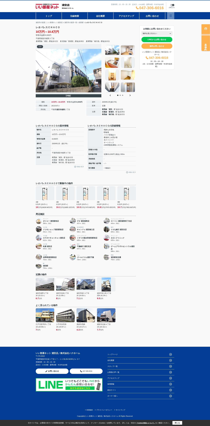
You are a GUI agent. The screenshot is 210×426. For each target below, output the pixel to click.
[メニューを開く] (170, 15)
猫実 (47, 38)
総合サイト (111, 390)
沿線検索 (74, 16)
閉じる (177, 423)
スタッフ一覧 (112, 366)
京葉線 (104, 112)
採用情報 (110, 384)
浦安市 (43, 38)
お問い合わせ (152, 16)
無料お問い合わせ (157, 46)
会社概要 (100, 16)
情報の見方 (80, 167)
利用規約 (90, 410)
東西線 (104, 109)
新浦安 (111, 112)
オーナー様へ (112, 396)
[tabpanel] (120, 68)
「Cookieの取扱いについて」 (145, 423)
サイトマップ (120, 410)
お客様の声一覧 (113, 372)
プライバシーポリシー (104, 410)
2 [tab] (120, 95)
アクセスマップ (126, 16)
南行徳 (111, 114)
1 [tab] (117, 95)
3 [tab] (122, 95)
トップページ (112, 354)
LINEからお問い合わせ (157, 39)
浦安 (110, 109)
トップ (48, 16)
